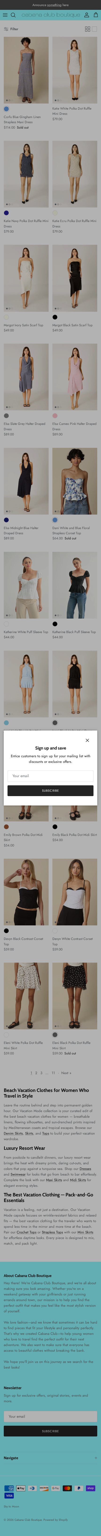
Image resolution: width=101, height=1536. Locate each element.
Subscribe (50, 790)
